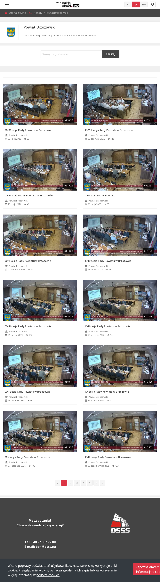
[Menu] (7, 4)
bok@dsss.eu (46, 547)
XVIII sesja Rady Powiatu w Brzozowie (108, 457)
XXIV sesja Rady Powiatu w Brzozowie (108, 261)
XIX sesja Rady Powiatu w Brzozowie (27, 457)
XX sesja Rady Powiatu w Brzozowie (107, 391)
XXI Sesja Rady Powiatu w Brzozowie (27, 391)
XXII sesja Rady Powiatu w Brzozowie (108, 326)
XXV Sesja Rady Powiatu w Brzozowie (28, 261)
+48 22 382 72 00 (43, 542)
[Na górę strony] (147, 557)
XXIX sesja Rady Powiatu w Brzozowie (28, 130)
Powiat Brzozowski (18, 135)
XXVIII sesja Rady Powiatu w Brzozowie (109, 130)
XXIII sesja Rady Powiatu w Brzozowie (28, 326)
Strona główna (18, 12)
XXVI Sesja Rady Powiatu (100, 195)
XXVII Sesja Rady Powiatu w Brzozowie (29, 195)
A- (128, 4)
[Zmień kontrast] (153, 4)
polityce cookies (48, 575)
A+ (144, 4)
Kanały (38, 12)
